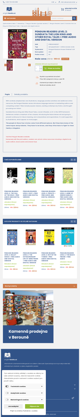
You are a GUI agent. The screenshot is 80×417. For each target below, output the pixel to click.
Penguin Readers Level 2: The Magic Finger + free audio (67, 256)
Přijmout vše (34, 406)
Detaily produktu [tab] (21, 94)
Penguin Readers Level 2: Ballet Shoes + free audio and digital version (12, 257)
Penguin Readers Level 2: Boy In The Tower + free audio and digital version (49, 257)
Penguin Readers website (21, 137)
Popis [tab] (7, 94)
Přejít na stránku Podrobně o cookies (23, 411)
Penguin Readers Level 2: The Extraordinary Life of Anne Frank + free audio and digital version (30, 258)
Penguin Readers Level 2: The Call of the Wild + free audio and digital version (12, 195)
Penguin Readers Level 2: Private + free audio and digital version (48, 194)
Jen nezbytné (13, 406)
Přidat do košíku (54, 68)
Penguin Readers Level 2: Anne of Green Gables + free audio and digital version (67, 195)
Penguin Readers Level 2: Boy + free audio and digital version (30, 194)
